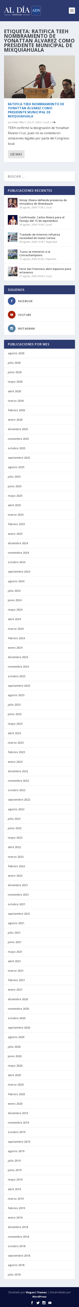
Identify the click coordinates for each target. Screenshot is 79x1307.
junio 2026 (14, 372)
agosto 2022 (16, 809)
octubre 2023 (16, 676)
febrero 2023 (16, 752)
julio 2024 (14, 590)
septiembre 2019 (19, 1141)
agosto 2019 (16, 1151)
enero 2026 (15, 419)
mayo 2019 (15, 1179)
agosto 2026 (16, 353)
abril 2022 (14, 847)
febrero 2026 (16, 410)
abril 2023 (14, 733)
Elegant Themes (36, 1292)
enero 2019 (15, 1217)
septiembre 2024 (19, 571)
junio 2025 (14, 486)
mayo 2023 (15, 724)
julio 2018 (14, 1274)
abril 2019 (14, 1189)
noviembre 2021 (18, 894)
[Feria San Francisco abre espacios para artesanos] (12, 271)
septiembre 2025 (19, 457)
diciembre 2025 (18, 429)
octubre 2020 (16, 1018)
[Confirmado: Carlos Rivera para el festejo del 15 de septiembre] (12, 220)
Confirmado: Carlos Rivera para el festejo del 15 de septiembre (41, 219)
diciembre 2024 (18, 543)
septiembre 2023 (19, 685)
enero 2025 (15, 534)
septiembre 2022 (19, 799)
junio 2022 (14, 828)
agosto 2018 (16, 1265)
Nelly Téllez (18, 122)
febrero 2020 (16, 1094)
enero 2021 (15, 989)
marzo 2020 (16, 1084)
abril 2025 (14, 505)
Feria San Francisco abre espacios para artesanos (45, 270)
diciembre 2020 (18, 999)
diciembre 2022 (18, 771)
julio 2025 (14, 476)
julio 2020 (14, 1046)
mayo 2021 (15, 952)
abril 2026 (14, 391)
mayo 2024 (15, 609)
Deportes (51, 259)
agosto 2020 (16, 1037)
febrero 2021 (16, 980)
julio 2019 (14, 1160)
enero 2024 (15, 647)
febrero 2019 (16, 1208)
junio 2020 (14, 1056)
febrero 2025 (16, 524)
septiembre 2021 (19, 913)
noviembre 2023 (18, 666)
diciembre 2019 (18, 1113)
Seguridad (51, 241)
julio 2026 (14, 362)
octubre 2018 (16, 1246)
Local (46, 122)
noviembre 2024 (18, 552)
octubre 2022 (16, 790)
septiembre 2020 (19, 1027)
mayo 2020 (15, 1065)
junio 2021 (14, 942)
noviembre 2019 (18, 1122)
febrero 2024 (16, 638)
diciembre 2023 (18, 657)
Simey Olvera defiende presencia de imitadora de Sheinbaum (43, 201)
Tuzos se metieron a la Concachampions (34, 253)
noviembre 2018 (18, 1236)
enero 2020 (15, 1103)
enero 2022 (15, 875)
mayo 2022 (15, 837)
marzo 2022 (16, 857)
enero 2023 (15, 762)
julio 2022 (14, 818)
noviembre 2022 (18, 780)
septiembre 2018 (19, 1255)
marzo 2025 (16, 514)
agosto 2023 (16, 695)
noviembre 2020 (18, 1008)
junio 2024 (14, 600)
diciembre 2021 (18, 885)
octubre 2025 (16, 448)
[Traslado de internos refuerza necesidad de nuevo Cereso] (12, 237)
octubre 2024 (16, 562)
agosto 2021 (16, 923)
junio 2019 (14, 1170)
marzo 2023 (16, 742)
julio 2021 (14, 932)
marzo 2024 (16, 629)
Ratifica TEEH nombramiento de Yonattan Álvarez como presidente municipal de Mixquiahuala (36, 110)
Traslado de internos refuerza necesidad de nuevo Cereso (39, 236)
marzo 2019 (16, 1198)
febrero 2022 (16, 866)
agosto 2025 (16, 467)
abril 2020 (14, 1075)
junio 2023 (14, 714)
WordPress (39, 1296)
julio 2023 (14, 704)
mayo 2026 (15, 381)
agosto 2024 (16, 581)
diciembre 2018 (18, 1227)
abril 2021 (14, 961)
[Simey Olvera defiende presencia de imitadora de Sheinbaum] (12, 203)
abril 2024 (14, 619)
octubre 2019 (16, 1132)
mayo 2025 (15, 496)
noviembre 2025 (18, 439)
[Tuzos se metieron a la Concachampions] (12, 254)
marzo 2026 (16, 401)
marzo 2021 (16, 970)
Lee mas (16, 154)
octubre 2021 (16, 904)
